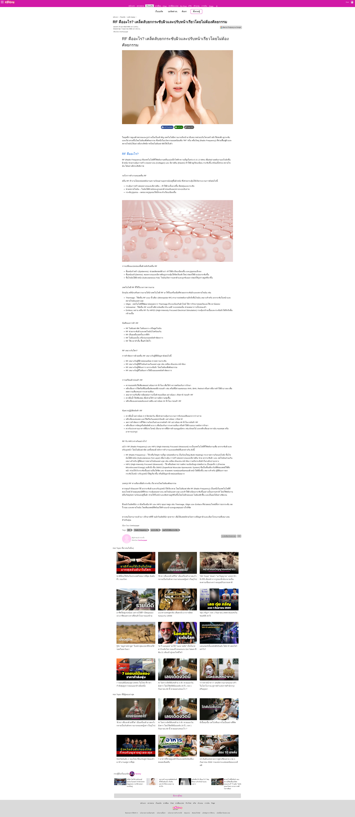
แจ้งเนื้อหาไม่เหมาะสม (223, 813)
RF (129, 530)
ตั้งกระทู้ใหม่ (177, 796)
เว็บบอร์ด (149, 6)
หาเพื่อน (158, 6)
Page (211, 6)
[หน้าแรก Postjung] (10, 2)
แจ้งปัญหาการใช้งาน (208, 813)
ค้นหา (184, 11)
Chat (164, 6)
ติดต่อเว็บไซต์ (196, 813)
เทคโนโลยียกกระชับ (170, 530)
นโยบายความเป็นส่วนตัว (147, 813)
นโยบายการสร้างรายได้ (175, 813)
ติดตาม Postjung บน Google (232, 27)
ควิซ (190, 6)
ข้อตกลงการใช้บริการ (131, 813)
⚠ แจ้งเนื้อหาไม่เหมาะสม (229, 536)
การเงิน (204, 6)
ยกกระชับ (154, 530)
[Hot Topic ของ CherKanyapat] (126, 543)
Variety (138, 774)
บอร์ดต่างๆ (172, 11)
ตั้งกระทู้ (196, 11)
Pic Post (183, 6)
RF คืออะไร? (130, 153)
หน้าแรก (132, 6)
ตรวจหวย (140, 6)
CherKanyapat (123, 31)
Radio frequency (141, 530)
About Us (187, 813)
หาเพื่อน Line (173, 6)
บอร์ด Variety (131, 17)
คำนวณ (196, 6)
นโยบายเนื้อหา (161, 813)
